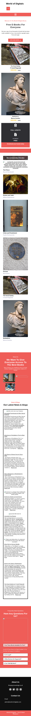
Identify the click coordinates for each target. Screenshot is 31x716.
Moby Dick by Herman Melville (11, 544)
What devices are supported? (13, 659)
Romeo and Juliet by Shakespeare (13, 563)
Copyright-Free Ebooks (10, 516)
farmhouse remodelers (18, 425)
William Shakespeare (14, 566)
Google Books (19, 519)
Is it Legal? (8, 654)
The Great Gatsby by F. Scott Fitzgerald (14, 584)
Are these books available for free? (15, 645)
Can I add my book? (10, 663)
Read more (20, 448)
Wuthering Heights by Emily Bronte (13, 496)
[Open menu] (8, 8)
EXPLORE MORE (14, 40)
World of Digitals (15, 3)
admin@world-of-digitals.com (13, 702)
